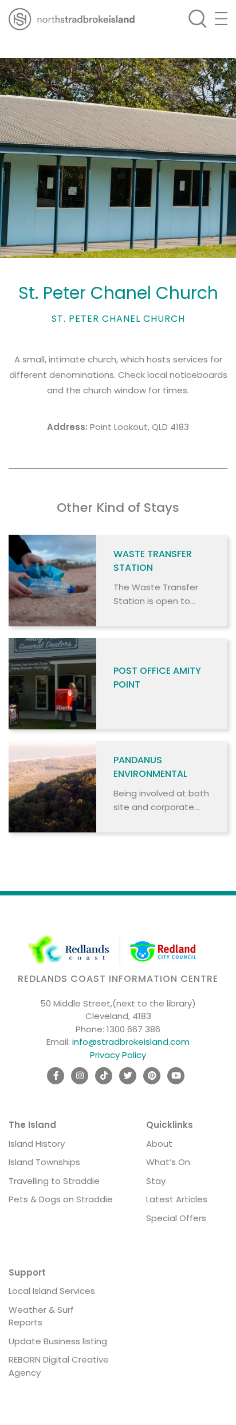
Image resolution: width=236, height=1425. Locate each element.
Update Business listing (58, 1341)
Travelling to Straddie (54, 1181)
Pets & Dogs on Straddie (61, 1199)
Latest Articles (176, 1199)
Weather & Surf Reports (41, 1316)
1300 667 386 (133, 1029)
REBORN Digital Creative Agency (59, 1366)
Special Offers (176, 1218)
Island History (37, 1144)
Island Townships (44, 1162)
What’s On (168, 1162)
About (159, 1144)
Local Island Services (52, 1291)
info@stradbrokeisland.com (131, 1042)
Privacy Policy (118, 1055)
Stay (156, 1181)
